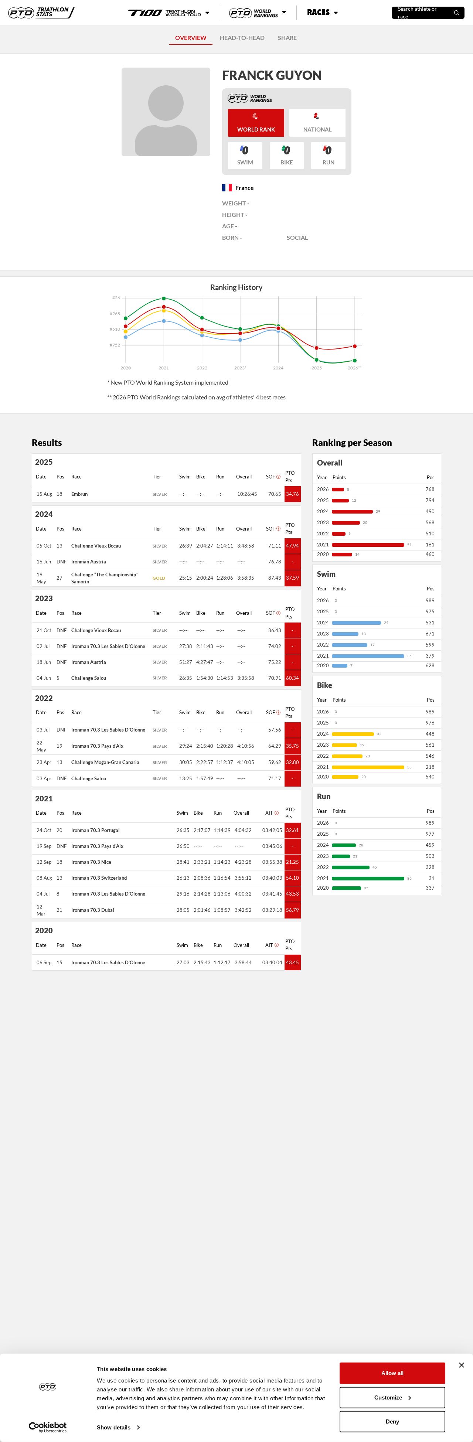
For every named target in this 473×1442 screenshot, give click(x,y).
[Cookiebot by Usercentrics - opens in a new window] (48, 1427)
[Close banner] (461, 1365)
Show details (113, 1427)
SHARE (287, 37)
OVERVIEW (191, 37)
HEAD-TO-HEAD (242, 37)
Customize (388, 1397)
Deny (392, 1421)
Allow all (392, 1373)
